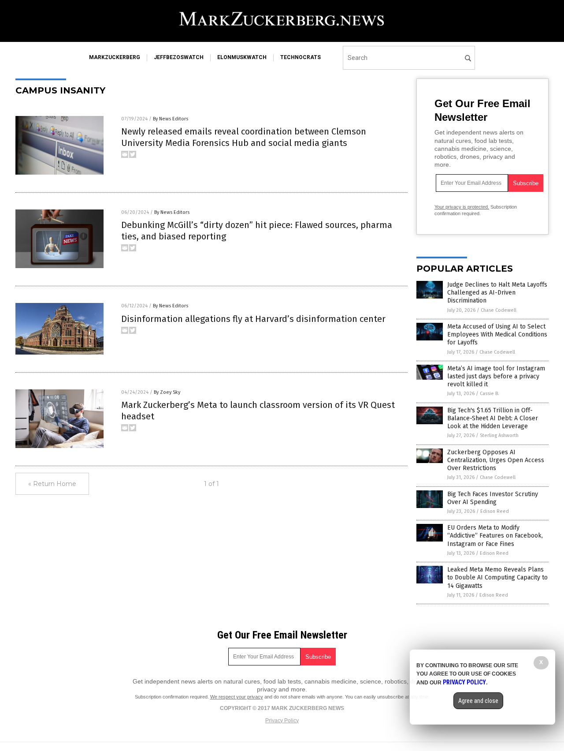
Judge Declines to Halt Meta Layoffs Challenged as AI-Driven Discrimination (497, 292)
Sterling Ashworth (499, 435)
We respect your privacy (236, 696)
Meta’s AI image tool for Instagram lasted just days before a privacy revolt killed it (496, 376)
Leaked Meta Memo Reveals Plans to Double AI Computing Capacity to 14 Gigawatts (497, 577)
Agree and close (478, 700)
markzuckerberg (114, 57)
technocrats (300, 57)
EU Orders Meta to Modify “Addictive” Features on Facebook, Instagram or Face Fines (495, 535)
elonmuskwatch (242, 57)
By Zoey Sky (167, 392)
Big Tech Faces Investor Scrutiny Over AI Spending (492, 498)
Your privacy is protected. (461, 206)
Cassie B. (489, 393)
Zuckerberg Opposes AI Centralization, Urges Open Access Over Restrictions (495, 460)
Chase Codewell (498, 310)
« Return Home (52, 484)
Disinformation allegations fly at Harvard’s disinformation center (253, 319)
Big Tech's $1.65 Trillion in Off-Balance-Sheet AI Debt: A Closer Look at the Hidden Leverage (492, 418)
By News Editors (170, 119)
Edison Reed (494, 511)
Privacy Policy (282, 720)
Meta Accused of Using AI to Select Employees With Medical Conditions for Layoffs (497, 334)
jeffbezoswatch (179, 57)
